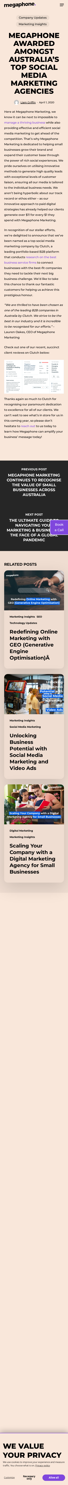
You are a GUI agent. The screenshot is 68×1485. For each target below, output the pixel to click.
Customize (9, 1477)
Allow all (54, 1477)
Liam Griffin (28, 102)
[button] (62, 5)
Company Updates (33, 17)
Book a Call (59, 527)
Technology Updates (23, 623)
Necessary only (29, 1477)
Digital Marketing (21, 830)
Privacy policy (42, 1465)
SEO (39, 616)
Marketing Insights (33, 24)
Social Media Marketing (25, 726)
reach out (28, 426)
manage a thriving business (24, 122)
